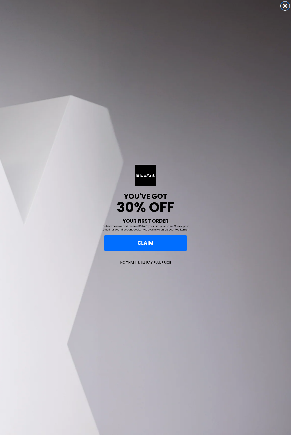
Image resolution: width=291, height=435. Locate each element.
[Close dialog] (285, 6)
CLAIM (145, 242)
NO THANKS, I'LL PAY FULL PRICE (145, 262)
